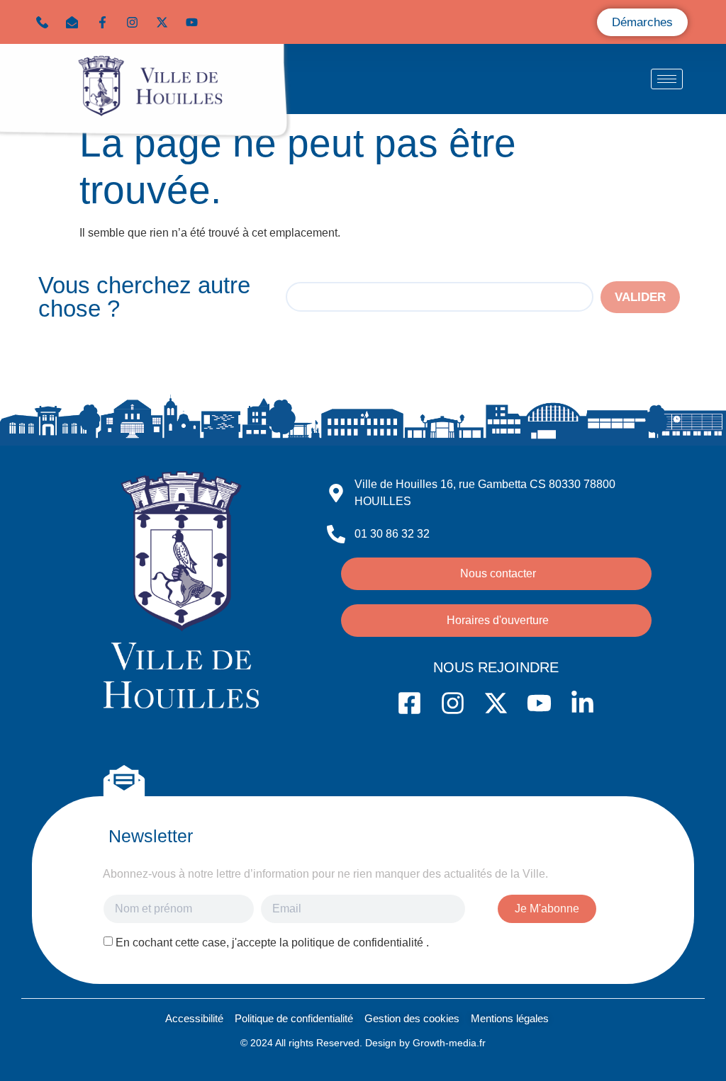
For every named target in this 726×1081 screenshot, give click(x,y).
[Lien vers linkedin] (225, 22)
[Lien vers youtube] (195, 22)
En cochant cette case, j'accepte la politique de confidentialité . (272, 942)
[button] (75, 22)
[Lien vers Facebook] (105, 22)
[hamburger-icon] (667, 79)
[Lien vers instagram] (135, 22)
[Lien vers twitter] (165, 22)
